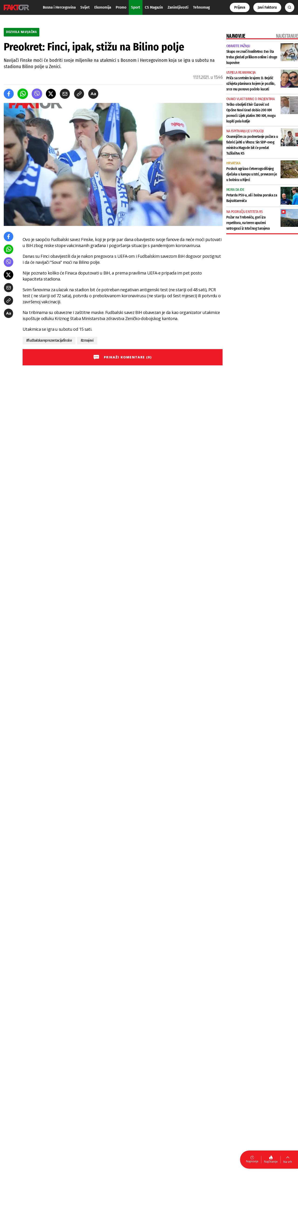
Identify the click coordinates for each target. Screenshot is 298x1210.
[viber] (37, 94)
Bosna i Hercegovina (59, 7)
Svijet (85, 7)
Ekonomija (102, 7)
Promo (121, 7)
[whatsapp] (22, 94)
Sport (135, 7)
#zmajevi (87, 340)
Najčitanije (271, 1162)
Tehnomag (201, 7)
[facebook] (9, 94)
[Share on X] (51, 94)
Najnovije (252, 1161)
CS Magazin (154, 7)
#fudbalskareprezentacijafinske (49, 340)
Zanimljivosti (178, 7)
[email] (65, 94)
